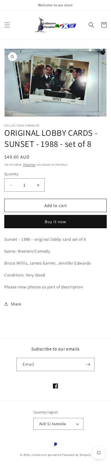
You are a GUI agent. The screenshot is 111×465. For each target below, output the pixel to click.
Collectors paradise (46, 455)
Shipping (29, 164)
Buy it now (55, 221)
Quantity (11, 174)
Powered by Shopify (76, 455)
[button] (7, 25)
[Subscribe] (88, 364)
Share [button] (16, 304)
